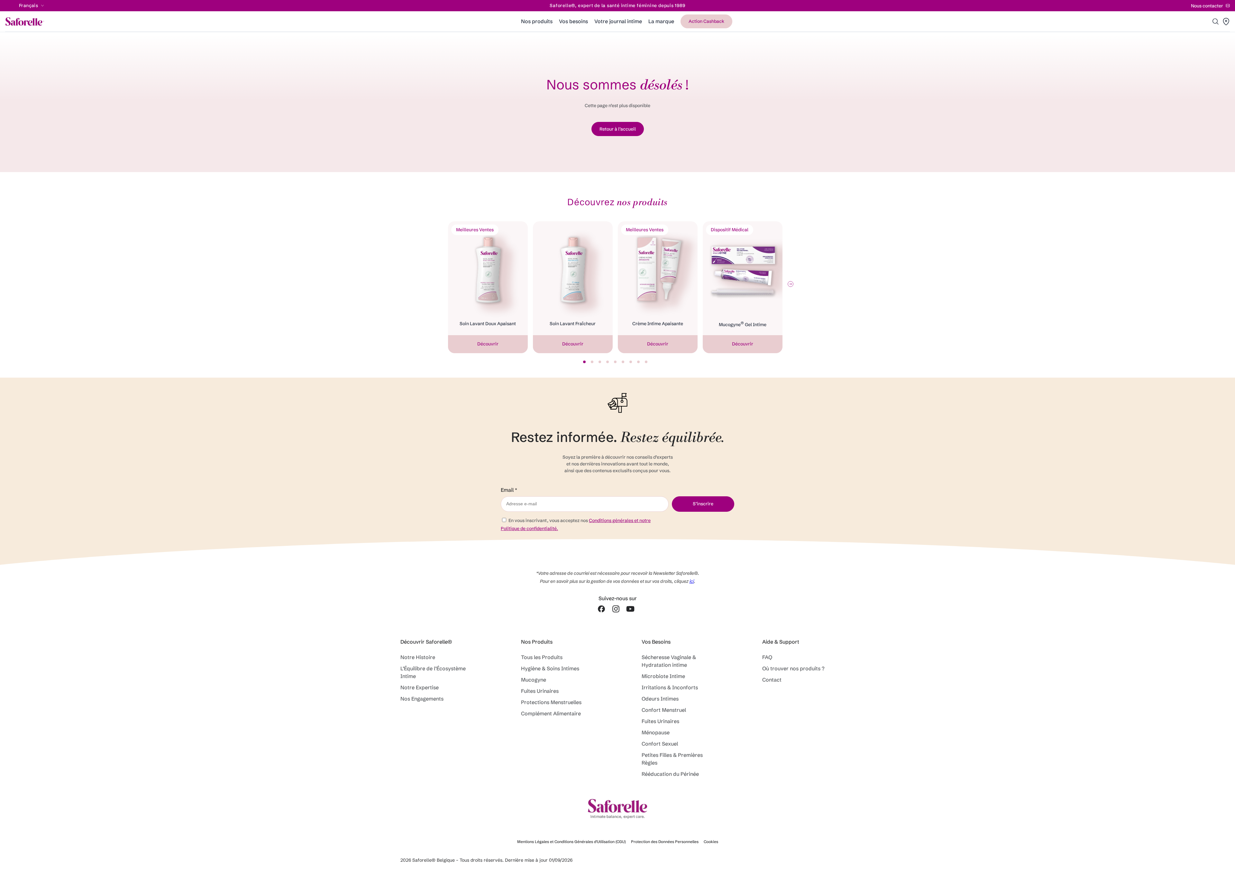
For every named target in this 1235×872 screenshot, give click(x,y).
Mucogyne (533, 679)
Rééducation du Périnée (670, 774)
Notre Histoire (417, 657)
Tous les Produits (542, 657)
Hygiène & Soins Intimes (550, 668)
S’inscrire (703, 504)
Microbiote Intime (663, 676)
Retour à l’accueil (617, 129)
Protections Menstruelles (551, 702)
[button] (1216, 21)
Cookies (711, 841)
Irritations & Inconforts (670, 687)
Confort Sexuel (660, 743)
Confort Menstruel (664, 710)
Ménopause (657, 732)
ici (692, 581)
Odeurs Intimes (660, 698)
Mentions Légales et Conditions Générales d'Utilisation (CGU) (571, 841)
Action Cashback (706, 21)
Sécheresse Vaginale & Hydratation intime (669, 661)
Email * (509, 490)
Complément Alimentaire (552, 713)
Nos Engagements (422, 698)
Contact (772, 679)
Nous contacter (1207, 6)
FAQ (767, 657)
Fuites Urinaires (540, 691)
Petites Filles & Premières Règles (672, 759)
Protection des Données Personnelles (665, 841)
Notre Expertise (419, 687)
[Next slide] (790, 284)
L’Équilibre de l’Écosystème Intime (433, 672)
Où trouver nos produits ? (793, 668)
